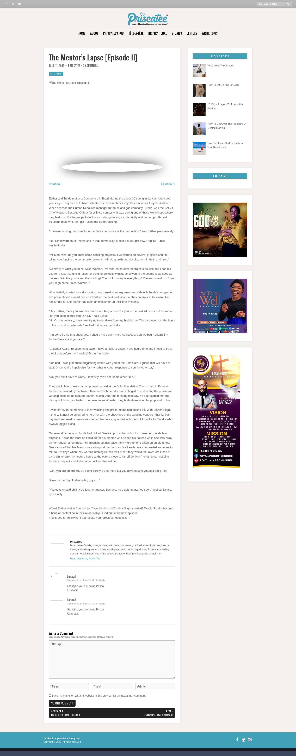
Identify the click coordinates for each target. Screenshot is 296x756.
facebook (48, 738)
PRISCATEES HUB (113, 33)
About (94, 33)
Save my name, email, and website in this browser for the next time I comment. (99, 695)
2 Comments (90, 66)
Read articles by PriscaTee (85, 558)
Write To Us (210, 33)
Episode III (168, 184)
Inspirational (157, 33)
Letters (192, 33)
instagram (74, 738)
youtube (61, 738)
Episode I (55, 184)
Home (81, 33)
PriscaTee (74, 66)
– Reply (101, 580)
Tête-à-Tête (136, 33)
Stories (177, 33)
